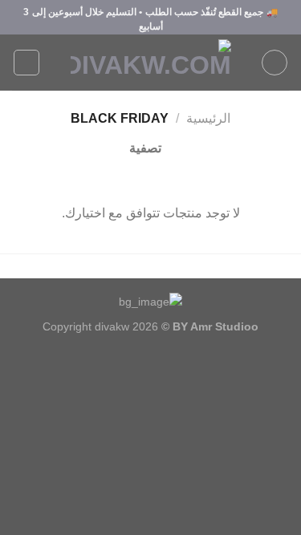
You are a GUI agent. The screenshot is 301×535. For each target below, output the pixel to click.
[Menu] (274, 62)
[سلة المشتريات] (26, 62)
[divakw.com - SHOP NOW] (151, 62)
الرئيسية (208, 118)
